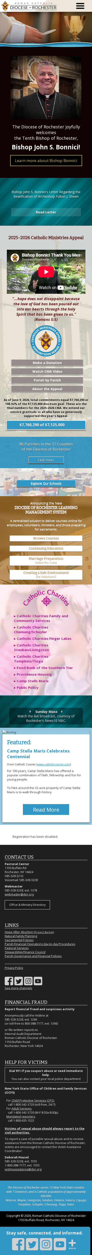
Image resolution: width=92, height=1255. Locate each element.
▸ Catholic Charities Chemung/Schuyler (31, 629)
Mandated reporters (20, 1117)
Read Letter (46, 212)
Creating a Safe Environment (46, 575)
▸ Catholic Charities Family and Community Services (41, 618)
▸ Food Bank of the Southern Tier (43, 667)
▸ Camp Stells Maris (31, 681)
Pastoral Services (17, 948)
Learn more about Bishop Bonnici (46, 160)
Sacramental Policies (19, 940)
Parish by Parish (47, 380)
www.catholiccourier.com (53, 764)
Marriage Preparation (46, 560)
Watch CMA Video (47, 371)
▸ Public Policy (26, 687)
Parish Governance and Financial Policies (33, 956)
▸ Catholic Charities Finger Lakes (42, 638)
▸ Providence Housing (33, 674)
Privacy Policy (14, 968)
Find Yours (46, 460)
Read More (46, 809)
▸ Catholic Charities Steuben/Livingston (31, 647)
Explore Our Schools (46, 483)
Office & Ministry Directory (27, 905)
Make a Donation (47, 362)
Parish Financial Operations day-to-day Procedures (40, 944)
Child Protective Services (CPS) (33, 1101)
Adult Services (21, 1109)
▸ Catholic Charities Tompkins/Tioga (31, 658)
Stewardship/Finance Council (25, 952)
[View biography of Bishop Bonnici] (46, 87)
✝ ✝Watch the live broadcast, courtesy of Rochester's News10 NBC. (46, 716)
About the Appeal (47, 389)
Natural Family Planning (21, 936)
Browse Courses (46, 538)
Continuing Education (46, 549)
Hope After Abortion (29, 932)
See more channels (18, 988)
